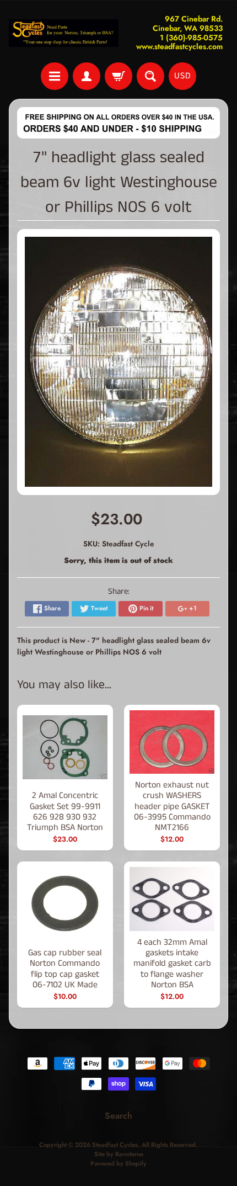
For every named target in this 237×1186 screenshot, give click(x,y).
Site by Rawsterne (118, 1154)
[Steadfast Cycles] (63, 33)
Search (118, 1115)
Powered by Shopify (118, 1163)
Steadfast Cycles (115, 1144)
